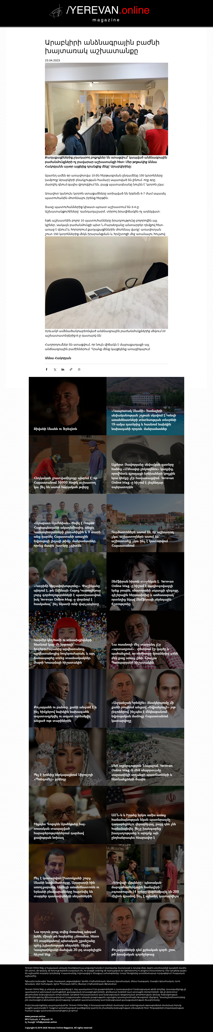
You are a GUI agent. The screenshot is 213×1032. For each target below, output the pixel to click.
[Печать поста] (79, 369)
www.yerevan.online (35, 1016)
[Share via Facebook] (46, 369)
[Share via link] (71, 369)
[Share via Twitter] (54, 369)
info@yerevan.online (46, 1022)
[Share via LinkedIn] (62, 369)
